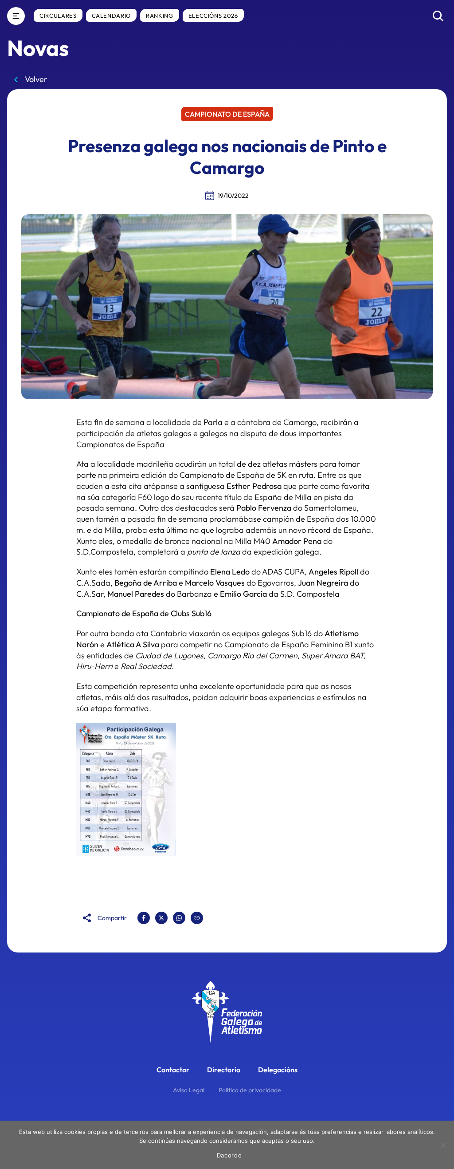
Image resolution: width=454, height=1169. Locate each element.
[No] (442, 1145)
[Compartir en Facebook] (143, 918)
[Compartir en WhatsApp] (179, 918)
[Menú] (16, 16)
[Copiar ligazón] (197, 918)
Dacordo (229, 1155)
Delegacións (277, 1069)
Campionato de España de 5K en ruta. (248, 475)
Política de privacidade (250, 1090)
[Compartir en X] (161, 918)
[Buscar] (438, 16)
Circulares (58, 15)
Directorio (223, 1069)
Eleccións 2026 (213, 15)
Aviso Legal (188, 1090)
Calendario (111, 15)
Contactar (173, 1069)
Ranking (159, 15)
